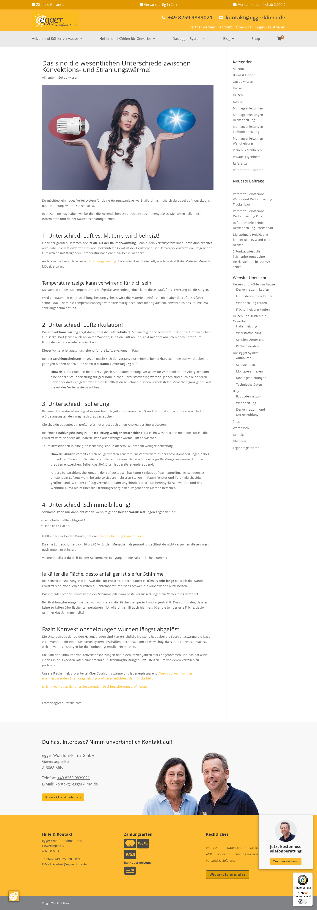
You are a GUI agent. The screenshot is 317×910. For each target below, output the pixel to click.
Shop (256, 39)
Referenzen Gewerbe (248, 170)
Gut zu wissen (68, 77)
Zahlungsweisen (246, 854)
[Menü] (310, 875)
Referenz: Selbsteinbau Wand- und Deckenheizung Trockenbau (252, 199)
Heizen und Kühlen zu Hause (55, 39)
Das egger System (187, 39)
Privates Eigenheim (247, 157)
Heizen (238, 95)
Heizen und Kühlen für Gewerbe (125, 39)
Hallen (237, 88)
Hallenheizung (246, 326)
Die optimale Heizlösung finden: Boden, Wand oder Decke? (252, 239)
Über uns (243, 27)
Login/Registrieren (270, 27)
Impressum (214, 848)
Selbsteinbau (245, 365)
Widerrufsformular (228, 874)
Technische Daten (249, 384)
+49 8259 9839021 (187, 17)
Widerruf (223, 854)
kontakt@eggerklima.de (252, 17)
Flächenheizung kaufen (253, 309)
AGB (209, 854)
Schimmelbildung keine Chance (120, 536)
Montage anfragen (249, 371)
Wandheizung (246, 403)
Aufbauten (243, 358)
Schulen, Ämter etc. (250, 340)
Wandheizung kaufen (251, 303)
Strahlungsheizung (102, 261)
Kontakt (225, 27)
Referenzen (241, 163)
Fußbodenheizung (249, 396)
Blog (226, 39)
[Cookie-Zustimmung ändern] (14, 896)
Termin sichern (285, 861)
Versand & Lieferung (220, 861)
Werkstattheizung (249, 333)
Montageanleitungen (248, 108)
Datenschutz (236, 848)
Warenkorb (241, 428)
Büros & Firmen (244, 75)
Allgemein (49, 77)
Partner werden (202, 27)
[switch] (302, 901)
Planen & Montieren (247, 150)
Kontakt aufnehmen (63, 797)
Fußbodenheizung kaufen (254, 296)
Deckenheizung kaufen (252, 289)
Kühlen (238, 102)
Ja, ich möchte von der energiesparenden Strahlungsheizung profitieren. (94, 686)
